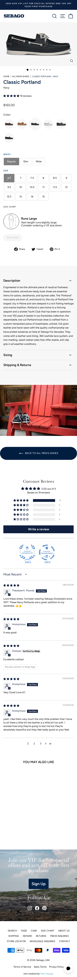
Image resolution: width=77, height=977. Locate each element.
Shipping (13, 936)
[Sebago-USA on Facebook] (37, 908)
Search (12, 930)
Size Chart (47, 930)
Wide (39, 161)
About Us (63, 930)
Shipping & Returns (17, 365)
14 (32, 196)
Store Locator (16, 941)
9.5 (9, 187)
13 (20, 196)
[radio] (9, 124)
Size (5, 170)
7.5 (32, 177)
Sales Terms (40, 966)
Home (6, 76)
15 (43, 196)
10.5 (32, 187)
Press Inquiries (59, 936)
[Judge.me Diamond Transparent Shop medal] (47, 552)
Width (7, 154)
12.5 (9, 196)
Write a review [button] (38, 529)
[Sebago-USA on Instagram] (30, 908)
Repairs (27, 936)
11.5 (55, 187)
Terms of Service (22, 966)
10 (20, 187)
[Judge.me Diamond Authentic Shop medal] (27, 552)
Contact (64, 941)
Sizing (7, 355)
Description (11, 280)
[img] (11, 585)
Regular (11, 161)
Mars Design (47, 973)
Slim (25, 161)
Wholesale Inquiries (42, 941)
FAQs (24, 930)
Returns (41, 936)
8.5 (55, 177)
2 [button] (34, 743)
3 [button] (40, 743)
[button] (11, 95)
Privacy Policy (56, 966)
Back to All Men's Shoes (41, 453)
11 (43, 187)
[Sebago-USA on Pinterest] (44, 908)
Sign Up (39, 883)
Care (34, 930)
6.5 (9, 177)
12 (66, 187)
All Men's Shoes (20, 76)
